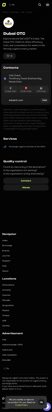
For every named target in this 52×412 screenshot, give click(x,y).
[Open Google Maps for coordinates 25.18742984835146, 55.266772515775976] (10, 90)
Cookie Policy (21, 405)
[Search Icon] (39, 4)
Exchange (14, 12)
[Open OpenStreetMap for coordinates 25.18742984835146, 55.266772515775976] (41, 90)
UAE (22, 12)
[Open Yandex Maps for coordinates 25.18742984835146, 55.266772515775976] (26, 90)
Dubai (29, 12)
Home (5, 12)
